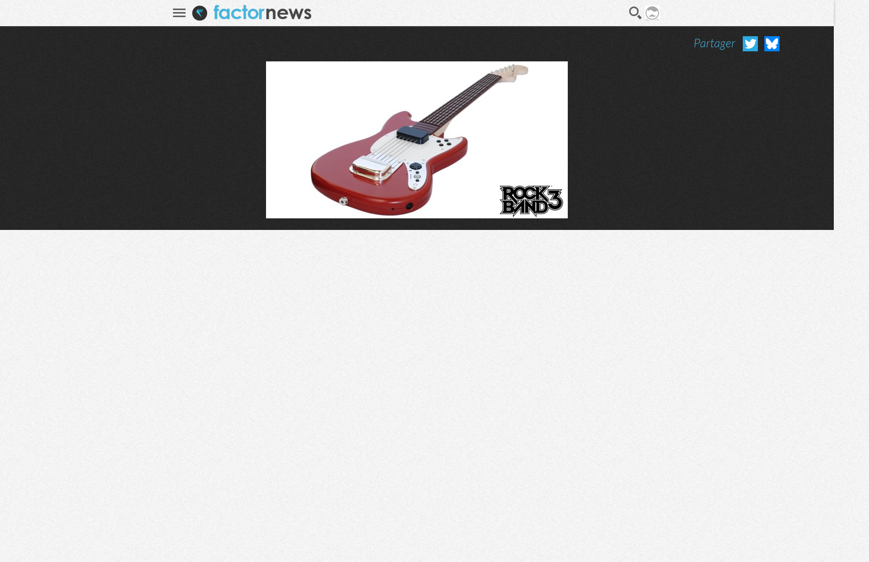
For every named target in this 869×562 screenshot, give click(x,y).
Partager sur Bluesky (771, 43)
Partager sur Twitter (750, 43)
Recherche (635, 13)
